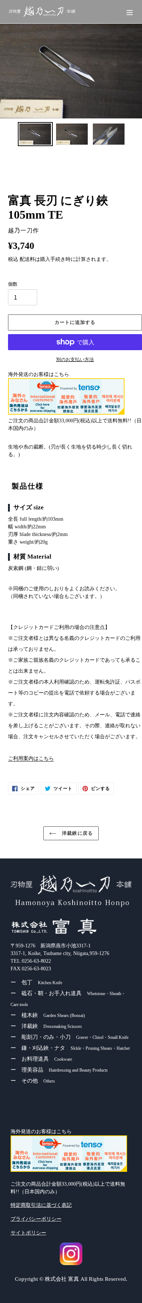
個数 (12, 284)
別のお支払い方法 (75, 359)
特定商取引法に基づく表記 (41, 1205)
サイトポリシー (28, 1233)
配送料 (27, 259)
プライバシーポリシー (36, 1219)
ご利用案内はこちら (31, 758)
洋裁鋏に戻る (76, 833)
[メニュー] (129, 12)
